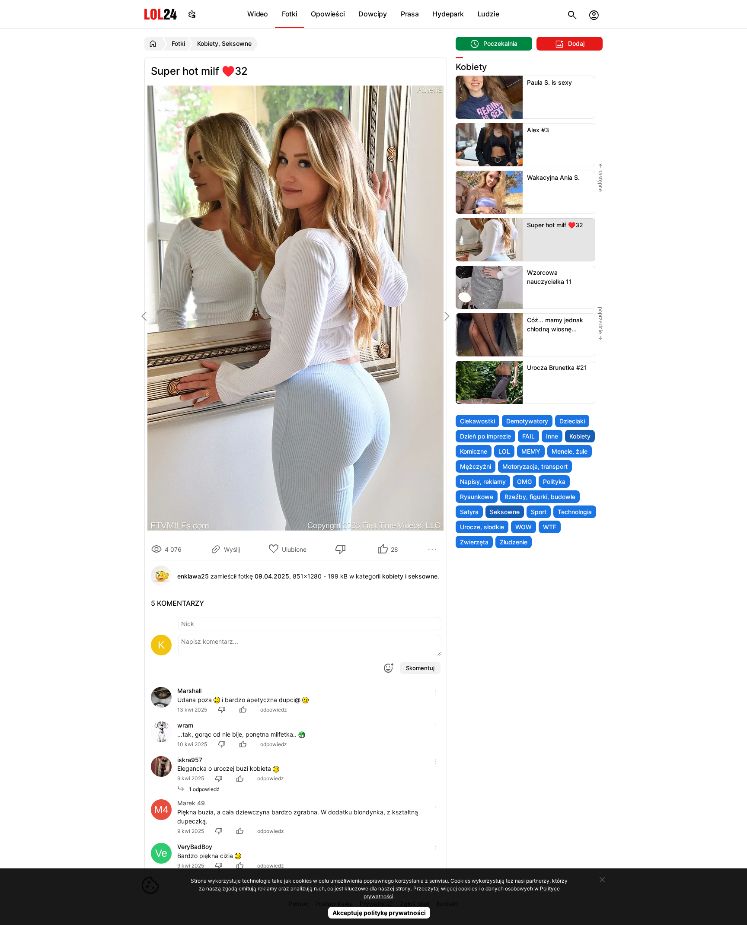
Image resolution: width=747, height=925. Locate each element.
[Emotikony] (388, 668)
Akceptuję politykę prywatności (379, 912)
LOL (504, 451)
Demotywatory (527, 421)
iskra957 (189, 759)
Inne (552, 436)
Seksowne (505, 511)
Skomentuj (420, 667)
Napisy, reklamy (483, 481)
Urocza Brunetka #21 (557, 367)
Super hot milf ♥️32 (555, 225)
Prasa (410, 14)
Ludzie (488, 14)
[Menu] (434, 549)
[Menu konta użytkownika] (594, 14)
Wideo (257, 14)
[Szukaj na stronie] (572, 14)
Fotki (289, 14)
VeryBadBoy (194, 846)
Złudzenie (513, 542)
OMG (524, 481)
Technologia (575, 511)
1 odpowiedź (202, 789)
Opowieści (328, 14)
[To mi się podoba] (244, 709)
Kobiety (580, 436)
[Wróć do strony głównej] (154, 44)
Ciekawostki (477, 421)
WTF (549, 527)
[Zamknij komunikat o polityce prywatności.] (602, 879)
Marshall (189, 690)
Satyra (469, 511)
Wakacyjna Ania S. (553, 177)
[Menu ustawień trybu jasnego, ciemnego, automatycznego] (192, 14)
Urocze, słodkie (482, 527)
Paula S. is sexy (549, 82)
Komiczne (473, 451)
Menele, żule (569, 451)
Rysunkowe (476, 496)
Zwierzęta (474, 542)
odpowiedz (273, 709)
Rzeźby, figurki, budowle (539, 496)
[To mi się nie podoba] (342, 549)
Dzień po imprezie (485, 436)
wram (185, 725)
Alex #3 (538, 130)
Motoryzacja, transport (535, 466)
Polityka (554, 481)
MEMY (530, 451)
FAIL (528, 436)
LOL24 (160, 14)
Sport (538, 511)
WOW (523, 527)
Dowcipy (372, 14)
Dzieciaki (572, 421)
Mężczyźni (475, 466)
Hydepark (447, 14)
